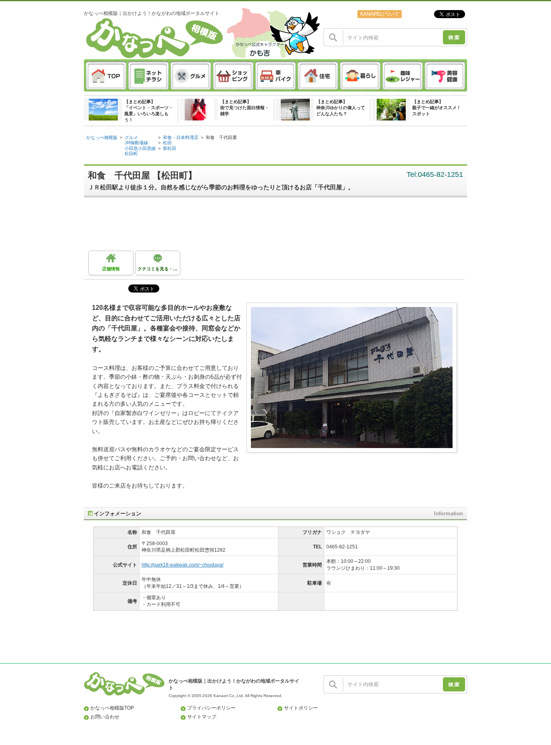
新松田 (169, 148)
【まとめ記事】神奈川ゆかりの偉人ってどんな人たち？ (340, 107)
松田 (167, 142)
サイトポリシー (301, 708)
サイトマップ (201, 717)
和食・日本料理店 (180, 137)
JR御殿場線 (136, 142)
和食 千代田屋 (221, 137)
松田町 (131, 153)
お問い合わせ (104, 717)
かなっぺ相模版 (101, 137)
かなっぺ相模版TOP (112, 708)
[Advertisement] (279, 226)
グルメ (131, 137)
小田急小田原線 (140, 148)
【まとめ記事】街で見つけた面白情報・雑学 (244, 107)
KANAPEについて (379, 14)
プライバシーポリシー (211, 708)
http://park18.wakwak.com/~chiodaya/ (182, 565)
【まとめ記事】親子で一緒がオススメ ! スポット (435, 107)
